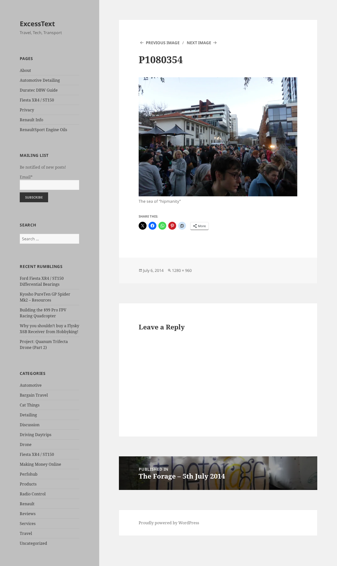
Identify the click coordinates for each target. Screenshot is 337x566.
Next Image (199, 42)
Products (28, 484)
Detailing (28, 415)
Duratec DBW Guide (39, 90)
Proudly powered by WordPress (169, 523)
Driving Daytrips (35, 434)
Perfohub (28, 474)
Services (28, 523)
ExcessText (37, 23)
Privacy (27, 110)
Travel (26, 533)
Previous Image (163, 42)
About (25, 70)
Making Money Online (40, 464)
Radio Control (33, 494)
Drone (26, 444)
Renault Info (31, 119)
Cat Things (29, 405)
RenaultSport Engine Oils (43, 129)
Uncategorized (33, 543)
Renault (27, 503)
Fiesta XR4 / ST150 (37, 100)
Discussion (29, 424)
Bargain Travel (34, 395)
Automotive (31, 385)
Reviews (28, 513)
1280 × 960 (182, 270)
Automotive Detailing (40, 80)
